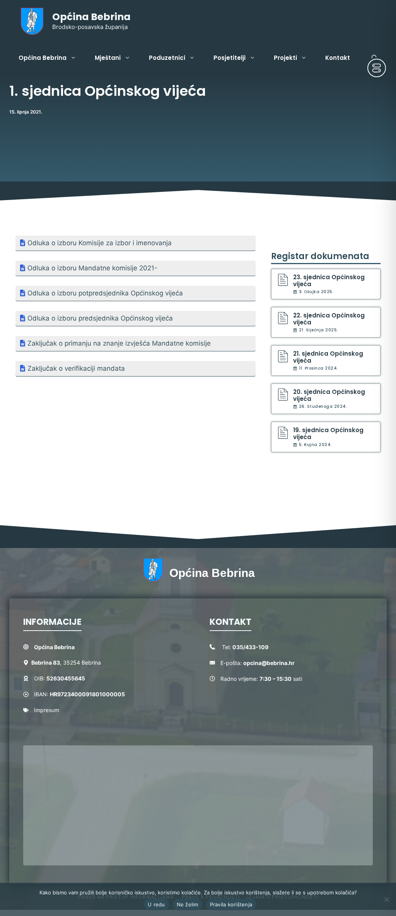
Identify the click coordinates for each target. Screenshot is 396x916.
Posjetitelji (229, 58)
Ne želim (187, 904)
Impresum (46, 710)
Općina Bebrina (91, 17)
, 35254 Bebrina (66, 662)
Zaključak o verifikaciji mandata (76, 368)
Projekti (285, 58)
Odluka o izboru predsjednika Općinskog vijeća (100, 318)
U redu (156, 904)
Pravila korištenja (231, 904)
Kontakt (337, 58)
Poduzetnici (167, 58)
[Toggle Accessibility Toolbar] (377, 68)
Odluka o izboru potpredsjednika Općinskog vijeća (105, 293)
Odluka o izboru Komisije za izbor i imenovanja (99, 243)
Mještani (108, 58)
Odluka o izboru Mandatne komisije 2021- (92, 268)
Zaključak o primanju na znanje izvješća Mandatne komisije (119, 343)
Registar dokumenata (320, 256)
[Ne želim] (386, 899)
